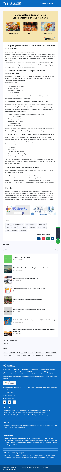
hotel (8, 224)
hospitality (23, 230)
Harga (34, 467)
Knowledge (25, 467)
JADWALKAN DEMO (47, 3)
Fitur (30, 467)
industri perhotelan (17, 224)
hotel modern (23, 227)
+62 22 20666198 (10, 395)
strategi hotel (41, 227)
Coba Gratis (44, 467)
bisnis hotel (42, 224)
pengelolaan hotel (12, 230)
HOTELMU (12, 469)
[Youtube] (14, 402)
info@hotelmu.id (9, 398)
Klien (38, 467)
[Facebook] (39, 238)
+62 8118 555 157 (10, 392)
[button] (56, 3)
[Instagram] (43, 238)
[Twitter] (48, 238)
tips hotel (32, 227)
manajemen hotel (31, 224)
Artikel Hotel (7, 344)
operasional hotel (11, 227)
